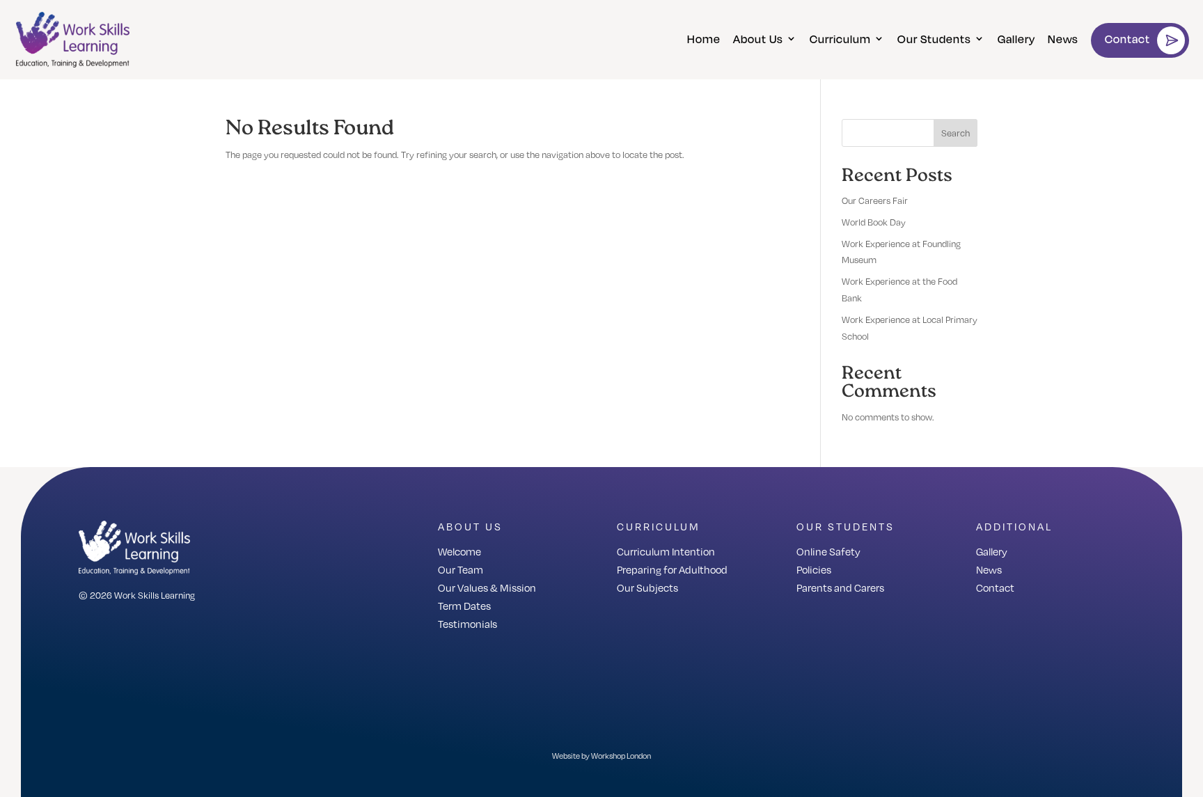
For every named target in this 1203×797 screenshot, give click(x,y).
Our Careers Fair (875, 200)
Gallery (1016, 39)
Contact (1127, 39)
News (1063, 39)
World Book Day (874, 222)
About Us (758, 39)
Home (704, 39)
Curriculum (840, 39)
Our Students (934, 39)
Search (955, 133)
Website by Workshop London (601, 756)
